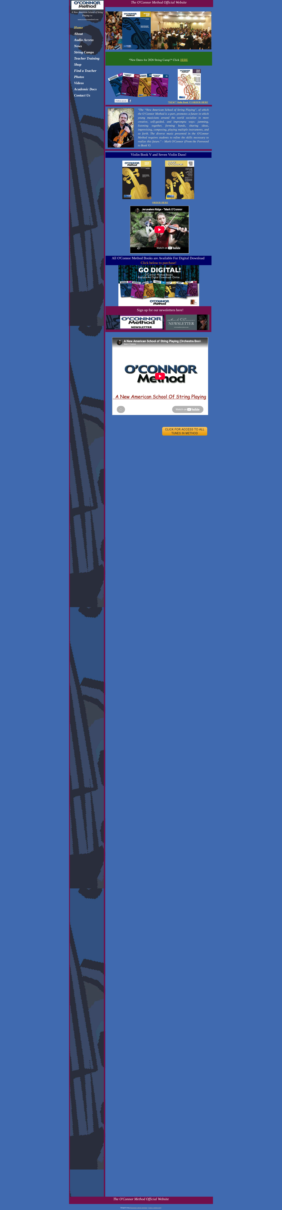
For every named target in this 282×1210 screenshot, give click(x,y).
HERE (184, 60)
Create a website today (154, 1208)
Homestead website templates (138, 1208)
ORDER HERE (160, 202)
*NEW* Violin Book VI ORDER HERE (188, 102)
